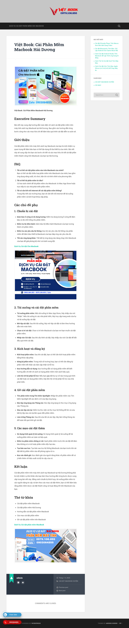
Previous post (63, 587)
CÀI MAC (98, 85)
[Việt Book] (64, 11)
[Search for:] (107, 95)
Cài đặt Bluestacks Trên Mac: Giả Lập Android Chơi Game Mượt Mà (106, 50)
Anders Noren (111, 623)
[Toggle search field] (119, 26)
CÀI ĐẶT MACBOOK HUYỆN (68, 581)
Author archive (18, 582)
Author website (23, 582)
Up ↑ (121, 623)
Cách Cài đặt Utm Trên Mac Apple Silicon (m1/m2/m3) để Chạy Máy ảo (106, 68)
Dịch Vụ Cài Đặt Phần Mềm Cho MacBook (26, 26)
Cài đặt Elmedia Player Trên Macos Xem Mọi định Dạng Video (107, 44)
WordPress (36, 623)
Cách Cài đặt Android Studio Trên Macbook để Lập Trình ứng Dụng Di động (107, 56)
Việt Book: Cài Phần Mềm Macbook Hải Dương (39, 47)
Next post (62, 590)
